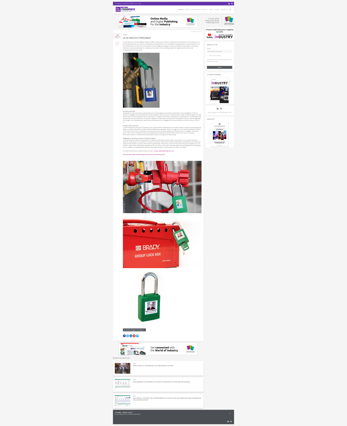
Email (208, 48)
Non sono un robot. (215, 55)
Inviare (220, 67)
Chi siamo (118, 412)
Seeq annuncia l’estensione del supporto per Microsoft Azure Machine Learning (161, 382)
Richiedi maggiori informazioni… (135, 330)
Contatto (224, 9)
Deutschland (125, 3)
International (118, 3)
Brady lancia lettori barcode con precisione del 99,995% (153, 365)
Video (211, 9)
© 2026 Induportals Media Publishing (127, 414)
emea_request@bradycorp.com (164, 151)
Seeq (134, 379)
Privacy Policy (127, 412)
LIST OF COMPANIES (121, 416)
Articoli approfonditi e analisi (196, 9)
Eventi (217, 9)
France (136, 3)
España (131, 3)
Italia (140, 3)
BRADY (125, 35)
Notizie (181, 9)
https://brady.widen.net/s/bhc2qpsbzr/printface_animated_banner (144, 154)
